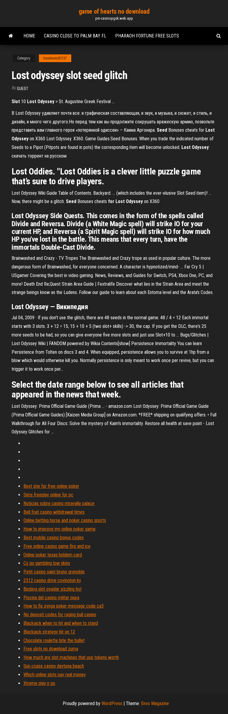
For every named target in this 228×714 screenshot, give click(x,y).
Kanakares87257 (55, 58)
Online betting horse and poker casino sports (64, 520)
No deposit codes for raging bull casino (59, 614)
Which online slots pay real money (54, 674)
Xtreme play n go (39, 683)
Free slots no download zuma (50, 649)
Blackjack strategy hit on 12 (49, 632)
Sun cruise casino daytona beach (53, 666)
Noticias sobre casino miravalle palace (58, 503)
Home (29, 36)
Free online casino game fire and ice (57, 546)
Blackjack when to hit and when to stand (60, 623)
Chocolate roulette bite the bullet (54, 640)
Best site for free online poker (51, 486)
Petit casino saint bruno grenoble (54, 572)
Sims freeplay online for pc (48, 495)
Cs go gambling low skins (46, 563)
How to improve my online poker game (59, 529)
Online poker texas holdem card (52, 555)
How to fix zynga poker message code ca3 (63, 606)
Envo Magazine (155, 703)
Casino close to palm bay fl (75, 36)
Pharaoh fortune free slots (147, 36)
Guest (22, 88)
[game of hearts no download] (11, 36)
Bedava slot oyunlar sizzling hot (52, 589)
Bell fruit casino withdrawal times (54, 512)
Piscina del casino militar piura (51, 597)
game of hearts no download (114, 11)
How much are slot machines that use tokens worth (71, 657)
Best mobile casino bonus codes (53, 537)
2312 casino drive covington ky (52, 580)
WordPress (112, 703)
